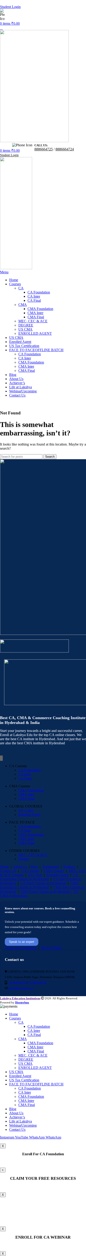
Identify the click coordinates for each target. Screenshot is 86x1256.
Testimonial (50, 867)
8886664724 (45, 14)
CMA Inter (35, 313)
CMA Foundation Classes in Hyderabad (39, 885)
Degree (23, 859)
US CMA (25, 329)
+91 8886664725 (17, 982)
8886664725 (28, 14)
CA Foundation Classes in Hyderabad (39, 877)
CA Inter (34, 296)
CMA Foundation (40, 309)
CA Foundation (39, 292)
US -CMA (26, 810)
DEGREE (25, 325)
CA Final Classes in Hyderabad (43, 883)
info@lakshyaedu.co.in (20, 988)
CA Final (34, 300)
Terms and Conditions (21, 948)
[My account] (1, 28)
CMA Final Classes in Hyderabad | (47, 891)
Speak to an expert (21, 941)
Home (4, 867)
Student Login (10, 7)
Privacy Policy (51, 948)
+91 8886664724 (37, 982)
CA (21, 288)
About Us (20, 867)
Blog (34, 867)
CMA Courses (54, 871)
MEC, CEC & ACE (32, 321)
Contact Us (8, 871)
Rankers (69, 867)
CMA (22, 305)
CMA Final (36, 317)
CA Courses (30, 871)
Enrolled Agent (29, 814)
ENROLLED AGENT (35, 333)
